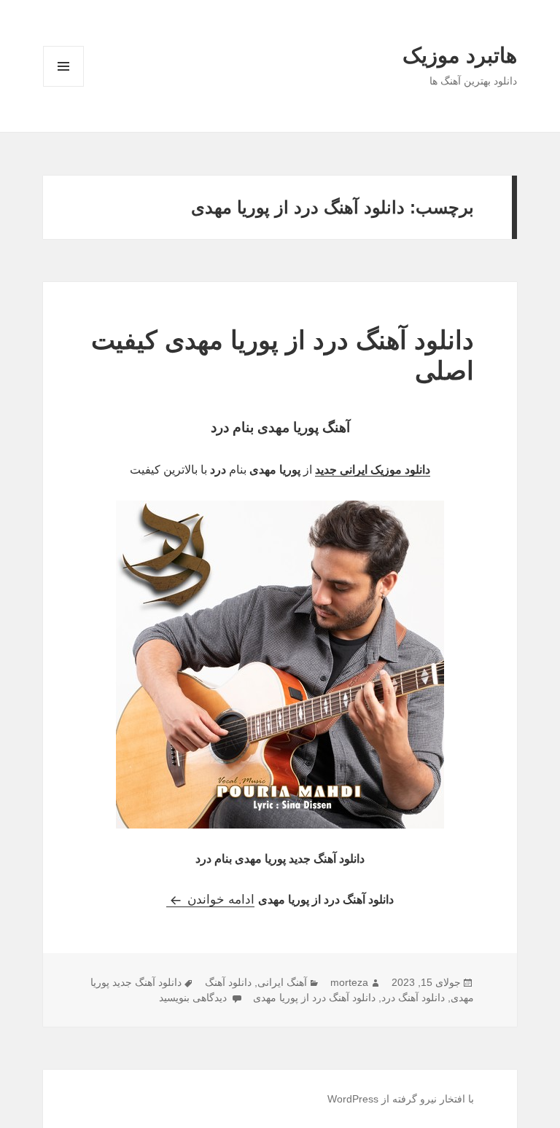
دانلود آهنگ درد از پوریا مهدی (314, 997)
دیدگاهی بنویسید (194, 997)
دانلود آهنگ (228, 982)
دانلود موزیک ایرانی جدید (372, 469)
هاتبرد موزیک (459, 55)
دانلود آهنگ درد (413, 997)
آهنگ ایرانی (282, 982)
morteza (349, 982)
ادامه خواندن (210, 899)
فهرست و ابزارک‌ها (63, 86)
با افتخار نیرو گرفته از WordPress (400, 1099)
